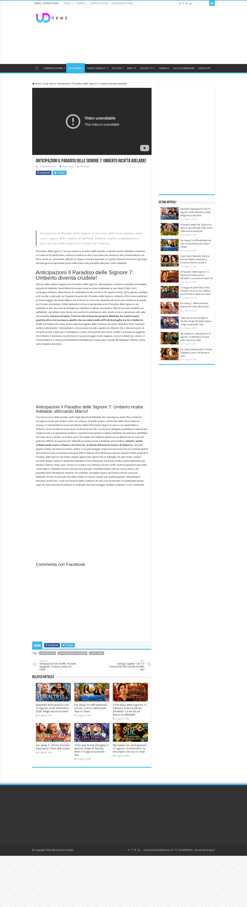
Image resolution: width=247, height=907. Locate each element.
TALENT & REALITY (96, 68)
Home (37, 83)
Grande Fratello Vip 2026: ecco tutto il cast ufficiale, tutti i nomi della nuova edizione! (196, 227)
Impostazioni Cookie (122, 3)
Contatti (80, 3)
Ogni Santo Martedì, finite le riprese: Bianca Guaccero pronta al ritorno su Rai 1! (194, 259)
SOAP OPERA (74, 68)
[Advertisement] (146, 35)
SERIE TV (131, 68)
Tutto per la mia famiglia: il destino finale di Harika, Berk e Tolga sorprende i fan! (91, 750)
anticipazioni (48, 653)
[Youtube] (190, 3)
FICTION (116, 68)
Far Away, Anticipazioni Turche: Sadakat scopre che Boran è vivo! (196, 352)
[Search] (212, 3)
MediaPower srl (165, 850)
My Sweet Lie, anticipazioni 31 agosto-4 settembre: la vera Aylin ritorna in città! (129, 748)
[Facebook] (183, 3)
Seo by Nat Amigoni (204, 850)
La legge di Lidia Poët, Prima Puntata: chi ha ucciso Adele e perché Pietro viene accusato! (195, 290)
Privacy (67, 3)
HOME (37, 68)
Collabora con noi (99, 3)
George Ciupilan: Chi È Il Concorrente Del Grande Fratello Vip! (126, 665)
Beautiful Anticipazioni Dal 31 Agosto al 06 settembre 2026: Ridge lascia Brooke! (52, 708)
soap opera (97, 653)
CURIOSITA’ (204, 68)
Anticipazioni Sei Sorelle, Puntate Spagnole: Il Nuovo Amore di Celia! (57, 665)
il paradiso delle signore (72, 653)
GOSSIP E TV (146, 68)
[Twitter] (186, 3)
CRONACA (164, 68)
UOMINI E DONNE (53, 68)
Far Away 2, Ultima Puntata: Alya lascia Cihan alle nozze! (53, 747)
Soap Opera (49, 83)
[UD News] (52, 17)
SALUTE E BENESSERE (183, 68)
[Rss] (180, 3)
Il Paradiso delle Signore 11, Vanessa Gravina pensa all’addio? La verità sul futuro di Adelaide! (130, 709)
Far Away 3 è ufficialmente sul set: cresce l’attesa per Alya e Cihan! (90, 708)
